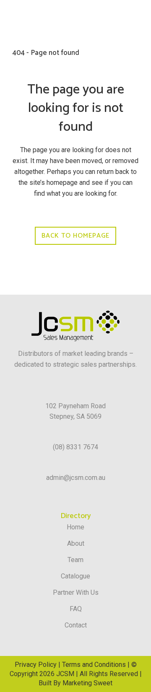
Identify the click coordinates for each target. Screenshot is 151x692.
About (75, 543)
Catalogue (75, 576)
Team (75, 560)
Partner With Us (76, 592)
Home (75, 527)
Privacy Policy (36, 665)
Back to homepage (75, 235)
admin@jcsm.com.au (75, 478)
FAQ (76, 609)
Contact (76, 625)
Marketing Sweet (87, 683)
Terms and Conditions (94, 665)
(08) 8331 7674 (75, 447)
